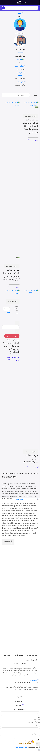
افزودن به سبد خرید (11, 336)
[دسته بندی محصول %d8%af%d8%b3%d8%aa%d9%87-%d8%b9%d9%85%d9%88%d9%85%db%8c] (20, 15)
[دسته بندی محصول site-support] (20, 26)
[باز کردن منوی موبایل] (37, 2)
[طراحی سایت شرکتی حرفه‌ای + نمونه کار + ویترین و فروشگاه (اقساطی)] (10, 291)
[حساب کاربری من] (2, 2)
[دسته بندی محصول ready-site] (20, 61)
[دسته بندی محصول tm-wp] (20, 83)
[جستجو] (3, 7)
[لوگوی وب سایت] (20, 2)
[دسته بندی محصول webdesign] (20, 68)
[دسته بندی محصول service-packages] (20, 43)
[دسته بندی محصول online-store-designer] (20, 75)
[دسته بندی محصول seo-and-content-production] (20, 55)
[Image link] (20, 575)
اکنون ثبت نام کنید (21, 747)
